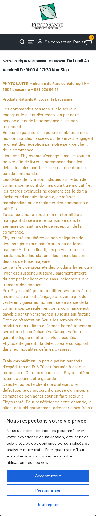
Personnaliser (48, 490)
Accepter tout (48, 475)
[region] (48, 464)
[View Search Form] (22, 42)
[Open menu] (31, 42)
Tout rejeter (48, 504)
